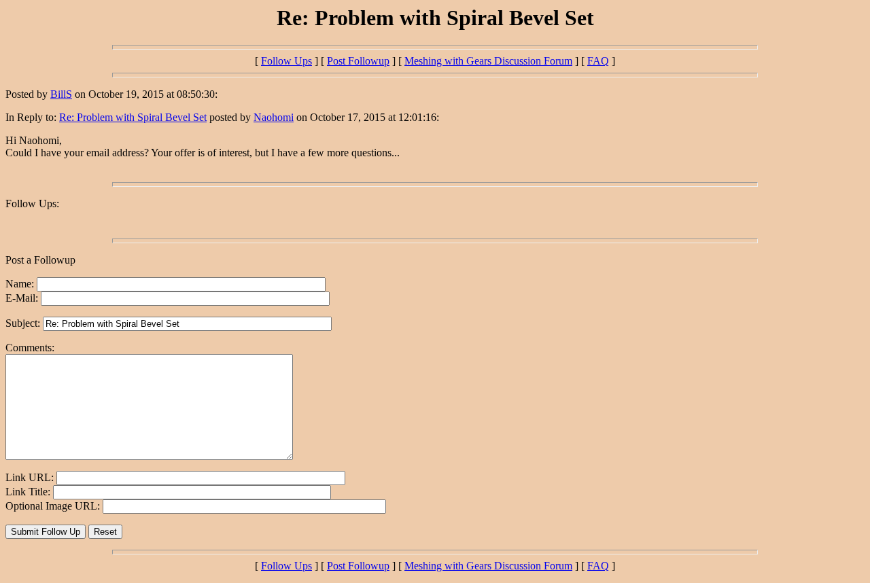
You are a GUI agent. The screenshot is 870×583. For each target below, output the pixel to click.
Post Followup (358, 61)
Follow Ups (286, 61)
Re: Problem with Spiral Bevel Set (133, 117)
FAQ (598, 61)
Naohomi (274, 117)
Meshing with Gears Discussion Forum (488, 61)
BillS (61, 94)
